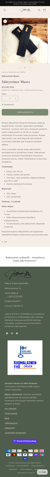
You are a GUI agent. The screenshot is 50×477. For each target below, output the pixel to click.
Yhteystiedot (38, 469)
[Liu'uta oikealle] (30, 67)
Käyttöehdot (13, 469)
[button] (4, 10)
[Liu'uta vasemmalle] (19, 67)
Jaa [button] (5, 242)
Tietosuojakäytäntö (38, 466)
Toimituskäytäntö (26, 469)
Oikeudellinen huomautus (26, 473)
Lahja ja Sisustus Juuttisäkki (25, 463)
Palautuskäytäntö (23, 466)
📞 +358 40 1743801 (13, 296)
